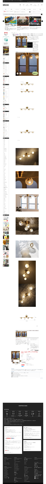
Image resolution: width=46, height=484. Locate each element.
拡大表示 (17, 364)
